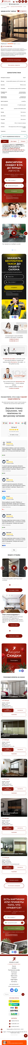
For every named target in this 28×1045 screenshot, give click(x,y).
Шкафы (7, 6)
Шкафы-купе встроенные (16, 6)
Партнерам (14, 979)
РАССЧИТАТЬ (20, 710)
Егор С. (8, 496)
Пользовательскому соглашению (12, 198)
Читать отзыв (14, 624)
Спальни (14, 977)
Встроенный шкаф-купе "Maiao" (13, 853)
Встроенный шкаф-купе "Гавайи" (13, 775)
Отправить (14, 191)
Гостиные (14, 972)
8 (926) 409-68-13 (18, 150)
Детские (14, 974)
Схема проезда (14, 1034)
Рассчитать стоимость (14, 65)
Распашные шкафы (14, 970)
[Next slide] (26, 233)
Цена (4, 141)
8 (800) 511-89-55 (15, 148)
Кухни (14, 966)
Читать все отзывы (14, 636)
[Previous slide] (2, 233)
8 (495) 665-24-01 (7, 150)
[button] (9, 585)
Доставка (13, 141)
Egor (7, 478)
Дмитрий (8, 532)
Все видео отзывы (14, 590)
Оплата (23, 141)
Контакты (14, 981)
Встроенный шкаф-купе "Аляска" (13, 696)
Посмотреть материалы (14, 885)
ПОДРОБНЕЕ (14, 714)
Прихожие (14, 975)
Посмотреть (14, 660)
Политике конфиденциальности (12, 197)
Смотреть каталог (14, 880)
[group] (14, 233)
